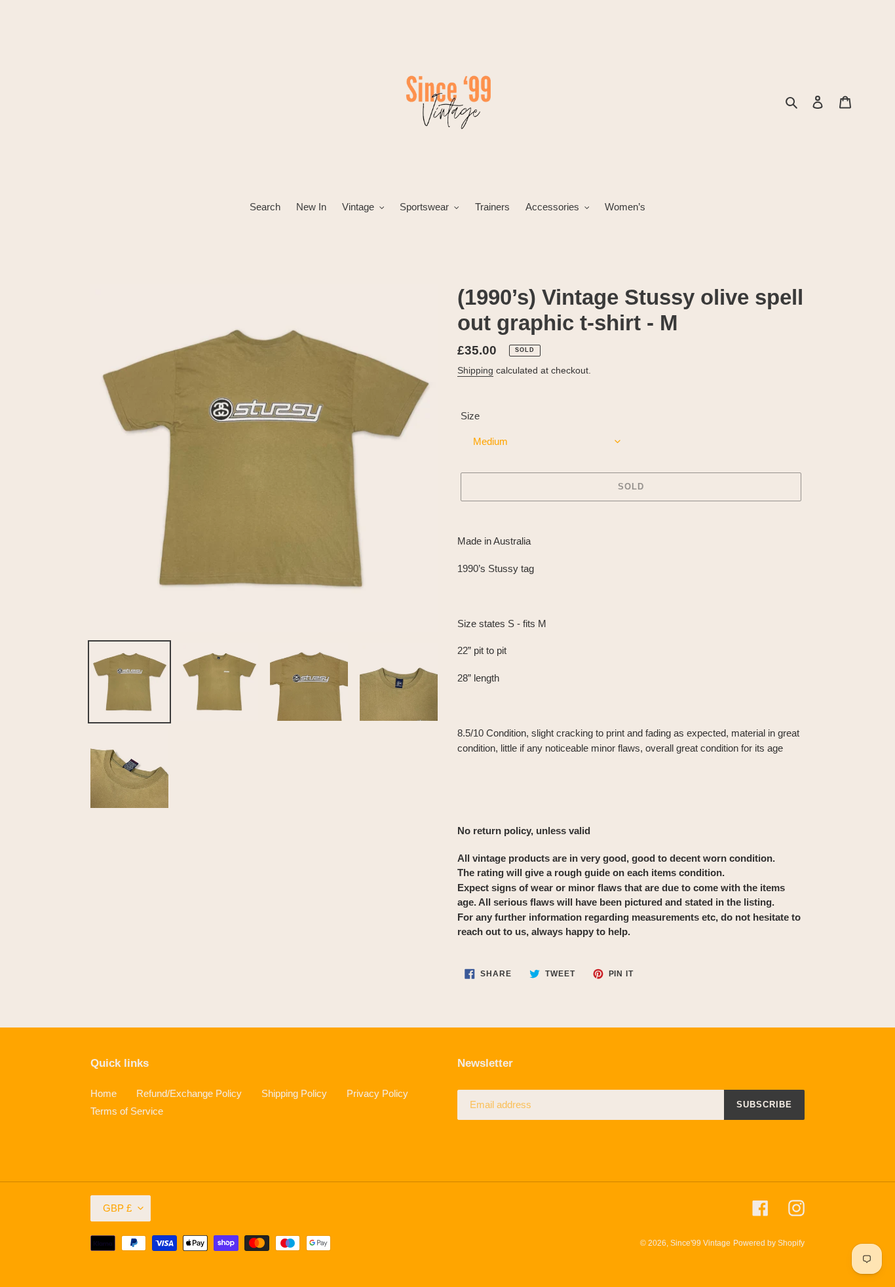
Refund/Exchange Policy (189, 1093)
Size (470, 415)
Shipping (475, 370)
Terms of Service (126, 1111)
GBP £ (117, 1208)
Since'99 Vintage (700, 1243)
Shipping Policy (294, 1093)
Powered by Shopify (769, 1243)
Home (103, 1093)
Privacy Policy (377, 1093)
